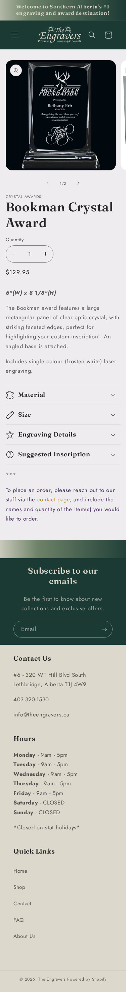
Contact (22, 903)
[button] (15, 35)
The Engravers (52, 979)
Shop (19, 887)
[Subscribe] (104, 629)
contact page (53, 499)
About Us (24, 936)
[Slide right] (78, 183)
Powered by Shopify (87, 979)
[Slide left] (47, 183)
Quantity (15, 239)
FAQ (18, 920)
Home (20, 871)
